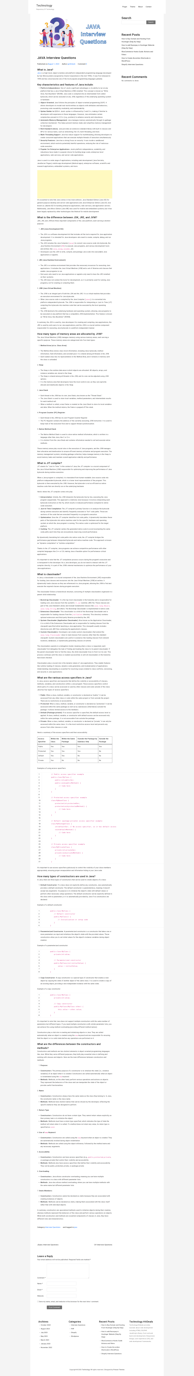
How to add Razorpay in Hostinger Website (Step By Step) (111, 1334)
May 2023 (44, 1336)
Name (40, 1284)
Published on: (42, 64)
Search (126, 18)
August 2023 (45, 1329)
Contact (148, 7)
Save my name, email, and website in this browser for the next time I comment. (69, 1302)
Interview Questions (52, 1227)
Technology (44, 5)
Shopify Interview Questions (132, 64)
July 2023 (44, 1332)
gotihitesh (71, 64)
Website (40, 1296)
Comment (41, 1278)
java (75, 1227)
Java (39, 73)
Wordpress (75, 1336)
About (140, 7)
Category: (41, 1227)
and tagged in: (68, 1227)
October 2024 (46, 1325)
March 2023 (45, 1340)
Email (40, 1290)
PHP (72, 1329)
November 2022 (46, 1347)
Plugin (124, 7)
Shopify (74, 1332)
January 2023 (45, 1344)
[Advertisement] (74, 184)
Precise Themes (119, 1369)
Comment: (82, 64)
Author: (65, 64)
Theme (132, 7)
